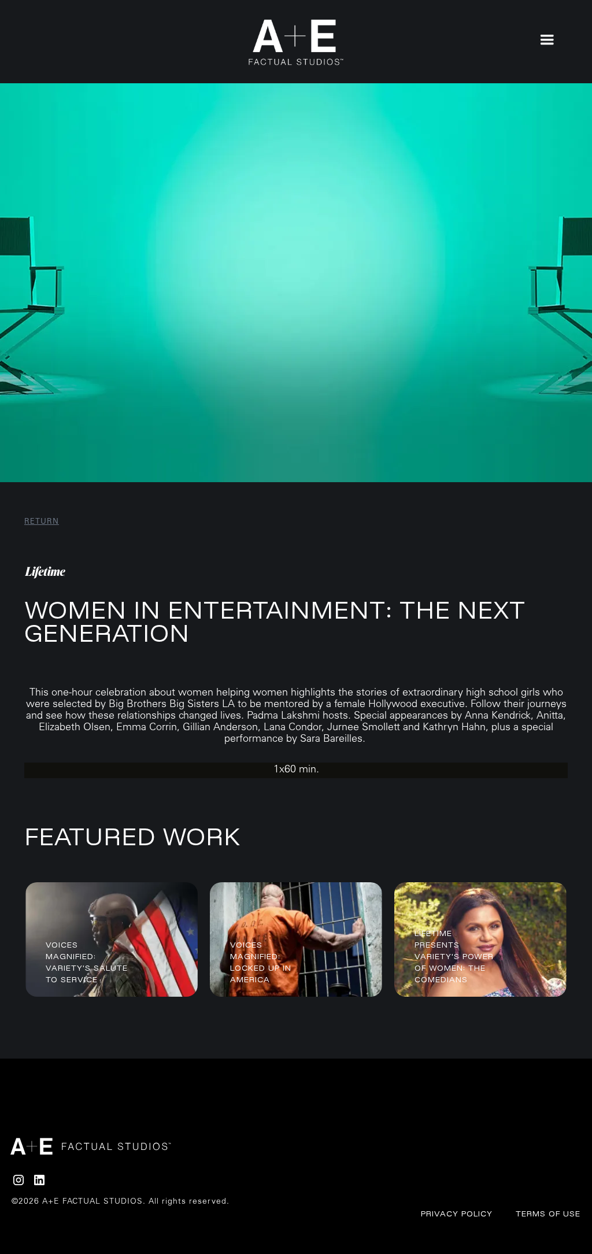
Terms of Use (548, 1213)
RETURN (41, 522)
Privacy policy (457, 1213)
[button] (547, 39)
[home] (296, 42)
